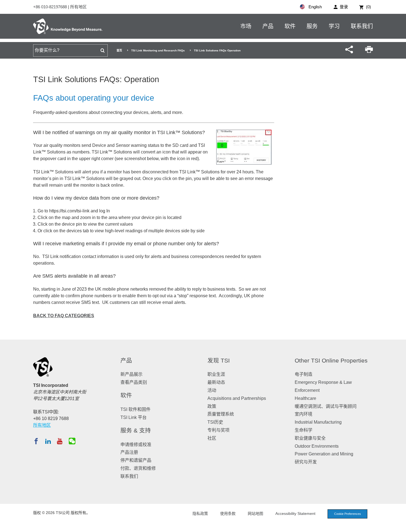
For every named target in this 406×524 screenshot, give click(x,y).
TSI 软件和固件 (135, 409)
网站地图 (255, 513)
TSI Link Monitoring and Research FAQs (158, 50)
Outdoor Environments (317, 446)
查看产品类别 (133, 382)
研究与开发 (306, 462)
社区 (211, 438)
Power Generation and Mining (324, 454)
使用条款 (228, 513)
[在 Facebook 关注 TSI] (36, 441)
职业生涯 (216, 374)
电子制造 (303, 374)
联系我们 (362, 26)
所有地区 (78, 6)
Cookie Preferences (347, 513)
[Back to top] (399, 517)
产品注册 (129, 452)
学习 (334, 26)
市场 (245, 26)
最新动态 (216, 382)
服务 (312, 26)
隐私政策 (200, 513)
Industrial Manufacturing (318, 422)
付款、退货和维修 (138, 468)
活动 (211, 390)
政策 (211, 406)
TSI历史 (215, 422)
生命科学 (303, 430)
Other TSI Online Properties (331, 360)
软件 (290, 26)
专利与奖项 (218, 430)
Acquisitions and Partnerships (236, 398)
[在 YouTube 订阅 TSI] (59, 441)
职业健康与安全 (310, 438)
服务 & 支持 (135, 430)
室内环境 (303, 414)
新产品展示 (131, 374)
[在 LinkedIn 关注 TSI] (48, 441)
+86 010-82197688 (50, 6)
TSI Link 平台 (133, 417)
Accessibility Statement (295, 513)
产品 (267, 26)
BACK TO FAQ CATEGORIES (63, 315)
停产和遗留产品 (135, 460)
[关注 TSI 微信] (72, 441)
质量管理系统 (220, 414)
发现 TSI (218, 360)
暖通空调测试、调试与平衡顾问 (326, 406)
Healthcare (305, 398)
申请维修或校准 (135, 444)
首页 (119, 50)
